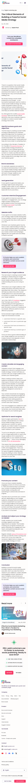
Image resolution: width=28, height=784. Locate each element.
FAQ (20, 696)
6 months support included (14, 666)
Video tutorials (5, 722)
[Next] (25, 603)
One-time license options (15, 659)
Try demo (18, 672)
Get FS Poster (20, 781)
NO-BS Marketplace (14, 441)
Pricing (7, 696)
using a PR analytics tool (19, 534)
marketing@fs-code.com (10, 749)
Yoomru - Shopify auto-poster (9, 738)
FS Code (4, 732)
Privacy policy (5, 764)
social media (10, 205)
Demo (15, 696)
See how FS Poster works (14, 43)
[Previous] (21, 603)
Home (3, 696)
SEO (20, 419)
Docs (3, 716)
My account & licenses (7, 710)
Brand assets (5, 701)
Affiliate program (15, 698)
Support (3, 719)
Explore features (9, 266)
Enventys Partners (16, 146)
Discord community (6, 713)
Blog (3, 10)
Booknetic (4, 735)
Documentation (5, 698)
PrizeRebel (16, 300)
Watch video (7, 781)
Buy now (9, 672)
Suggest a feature (6, 725)
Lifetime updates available (15, 662)
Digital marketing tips (11, 10)
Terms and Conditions (8, 761)
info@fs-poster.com (9, 746)
